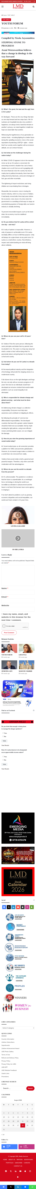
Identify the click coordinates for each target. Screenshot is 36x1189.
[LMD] (18, 6)
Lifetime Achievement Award (10, 1048)
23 (32, 1121)
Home (4, 15)
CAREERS (27, 1163)
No (5, 736)
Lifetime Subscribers (8, 1042)
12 (13, 1117)
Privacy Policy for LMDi (9, 1064)
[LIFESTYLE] (26, 648)
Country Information (8, 1039)
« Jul (3, 1134)
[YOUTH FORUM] (9, 648)
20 (18, 1121)
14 (22, 1117)
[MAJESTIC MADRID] (26, 664)
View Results (5, 745)
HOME (5, 1159)
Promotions (5, 1076)
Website (5, 605)
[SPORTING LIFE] (9, 664)
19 (13, 1121)
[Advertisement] (18, 791)
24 (4, 1125)
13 (18, 1117)
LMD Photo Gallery (8, 1051)
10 (4, 1117)
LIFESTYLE (22, 655)
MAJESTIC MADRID (25, 671)
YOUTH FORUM (7, 655)
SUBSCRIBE (18, 1163)
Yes (5, 733)
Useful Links (5, 1073)
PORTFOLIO (9, 1163)
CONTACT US (18, 1166)
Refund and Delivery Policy (10, 1058)
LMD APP (5, 1067)
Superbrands (6, 1045)
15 (27, 1117)
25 (8, 1125)
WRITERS (20, 1159)
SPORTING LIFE (7, 671)
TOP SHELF (11, 15)
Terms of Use (6, 1054)
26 (13, 1125)
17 (4, 1121)
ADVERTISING (28, 1159)
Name (5, 588)
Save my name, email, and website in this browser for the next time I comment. (16, 617)
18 (8, 1121)
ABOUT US (11, 1159)
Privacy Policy (6, 1061)
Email (5, 597)
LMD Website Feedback (9, 1070)
